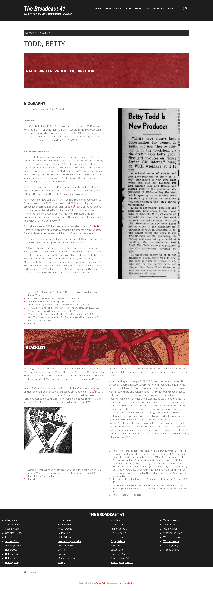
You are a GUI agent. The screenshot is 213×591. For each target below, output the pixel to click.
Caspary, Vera (12, 528)
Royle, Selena (118, 541)
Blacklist (45, 33)
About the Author (155, 8)
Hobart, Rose (12, 558)
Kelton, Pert (64, 533)
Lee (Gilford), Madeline (69, 541)
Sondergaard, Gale (120, 558)
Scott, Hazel (117, 545)
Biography (31, 33)
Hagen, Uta (11, 549)
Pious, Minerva (118, 533)
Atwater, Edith (12, 524)
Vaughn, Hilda (170, 528)
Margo (61, 562)
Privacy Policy (101, 583)
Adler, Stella (11, 520)
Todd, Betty (169, 524)
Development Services (125, 583)
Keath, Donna (65, 528)
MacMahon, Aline (67, 558)
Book (171, 8)
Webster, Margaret (173, 537)
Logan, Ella (63, 554)
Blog (128, 8)
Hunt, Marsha (65, 524)
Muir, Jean (116, 520)
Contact (138, 8)
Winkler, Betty (170, 545)
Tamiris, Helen (170, 520)
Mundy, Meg (117, 524)
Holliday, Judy (12, 562)
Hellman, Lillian (12, 554)
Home (98, 8)
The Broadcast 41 (44, 8)
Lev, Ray (62, 549)
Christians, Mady (13, 533)
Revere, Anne (118, 537)
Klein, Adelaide (65, 537)
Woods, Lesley (171, 549)
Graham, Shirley (13, 545)
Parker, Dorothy (119, 528)
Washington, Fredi (172, 533)
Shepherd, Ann (118, 554)
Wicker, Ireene (171, 541)
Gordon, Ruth (12, 541)
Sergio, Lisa (117, 549)
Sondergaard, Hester (122, 562)
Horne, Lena (64, 520)
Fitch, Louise (12, 537)
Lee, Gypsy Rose (66, 545)
